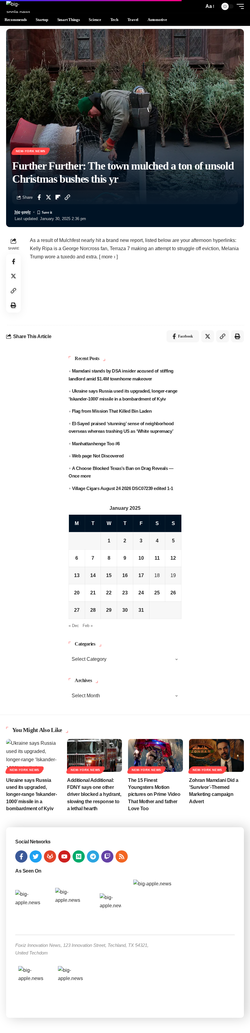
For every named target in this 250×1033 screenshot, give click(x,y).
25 (157, 592)
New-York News (30, 151)
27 (77, 610)
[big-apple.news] (18, 6)
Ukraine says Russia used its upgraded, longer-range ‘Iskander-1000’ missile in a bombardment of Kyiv (31, 794)
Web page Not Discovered (98, 455)
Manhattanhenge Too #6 (96, 443)
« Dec (74, 625)
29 (109, 610)
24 (141, 592)
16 (125, 575)
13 (77, 575)
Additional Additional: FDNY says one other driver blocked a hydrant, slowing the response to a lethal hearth (94, 794)
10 (141, 558)
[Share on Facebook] (39, 197)
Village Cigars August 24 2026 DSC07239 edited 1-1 (122, 488)
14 (93, 575)
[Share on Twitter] (48, 197)
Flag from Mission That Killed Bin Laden (112, 411)
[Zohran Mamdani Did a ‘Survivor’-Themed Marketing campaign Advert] (216, 755)
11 (157, 558)
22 (109, 592)
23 (125, 592)
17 (141, 575)
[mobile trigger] (239, 6)
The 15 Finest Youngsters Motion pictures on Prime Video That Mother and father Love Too (154, 794)
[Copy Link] (67, 197)
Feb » (88, 625)
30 (125, 610)
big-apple (23, 212)
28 (93, 610)
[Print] (13, 305)
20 (77, 592)
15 (109, 575)
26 (173, 592)
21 (93, 592)
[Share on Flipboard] (58, 197)
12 (173, 558)
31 (141, 610)
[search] (197, 6)
